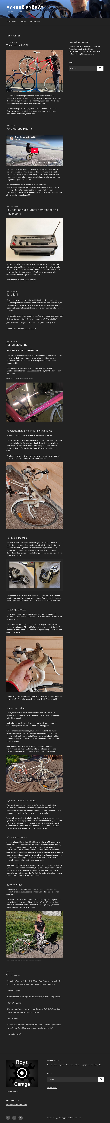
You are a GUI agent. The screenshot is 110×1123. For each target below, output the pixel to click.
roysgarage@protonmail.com (16, 1105)
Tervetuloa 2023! (17, 45)
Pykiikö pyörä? (25, 7)
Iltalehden (10, 305)
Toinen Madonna (16, 344)
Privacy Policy (52, 1088)
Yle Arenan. (32, 280)
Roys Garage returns (19, 128)
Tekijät (23, 22)
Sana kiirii (12, 294)
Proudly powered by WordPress (70, 1118)
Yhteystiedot (35, 22)
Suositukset (13, 975)
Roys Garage (11, 22)
